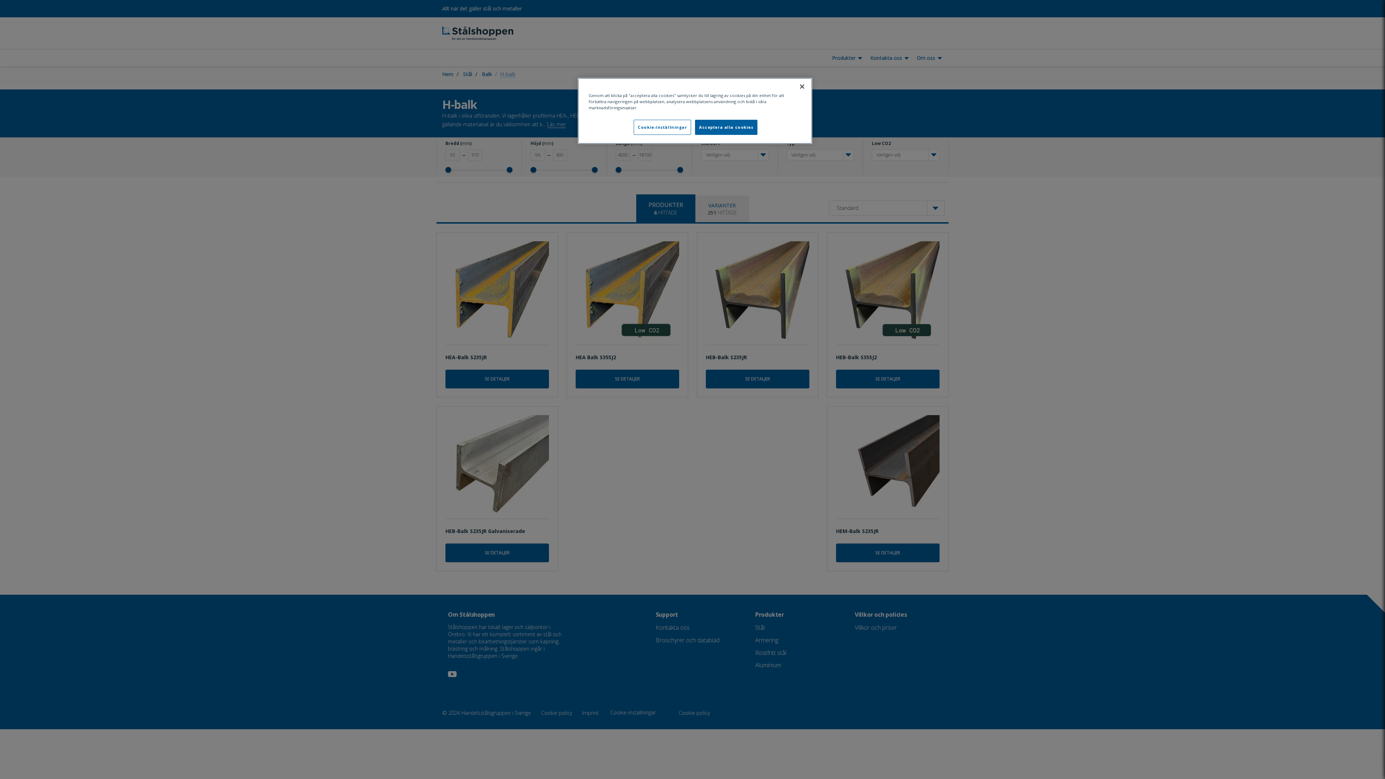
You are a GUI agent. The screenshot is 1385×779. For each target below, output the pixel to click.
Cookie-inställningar (662, 127)
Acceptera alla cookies (726, 127)
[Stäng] (802, 86)
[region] (695, 111)
